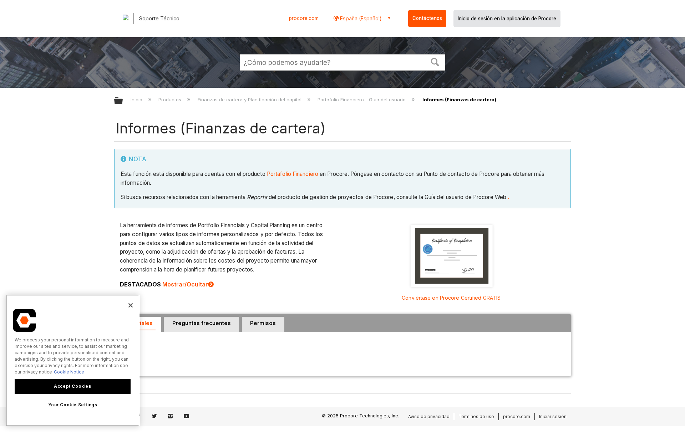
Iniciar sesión (553, 416)
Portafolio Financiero (292, 174)
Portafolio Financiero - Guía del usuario (362, 99)
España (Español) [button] (360, 18)
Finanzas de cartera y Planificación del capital (250, 99)
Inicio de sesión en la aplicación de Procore (507, 18)
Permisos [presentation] (263, 323)
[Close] (130, 305)
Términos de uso (476, 416)
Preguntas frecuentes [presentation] (201, 323)
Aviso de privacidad (429, 416)
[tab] (201, 324)
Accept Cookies (72, 386)
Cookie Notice (69, 372)
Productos (170, 99)
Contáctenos (427, 18)
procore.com (304, 18)
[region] (72, 360)
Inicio (137, 99)
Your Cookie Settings (72, 404)
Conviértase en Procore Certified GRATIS (451, 298)
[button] (435, 61)
